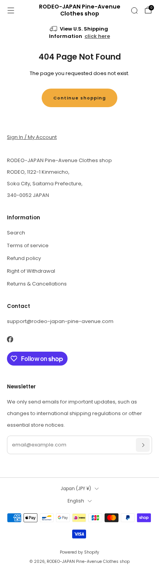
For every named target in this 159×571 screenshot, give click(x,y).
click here (97, 36)
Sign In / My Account (32, 137)
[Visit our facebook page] (9, 339)
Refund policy (24, 258)
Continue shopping (79, 98)
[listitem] (79, 33)
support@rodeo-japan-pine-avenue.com (60, 321)
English (76, 501)
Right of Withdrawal (31, 271)
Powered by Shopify (79, 552)
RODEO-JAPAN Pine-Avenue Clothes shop (79, 10)
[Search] (134, 10)
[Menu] (11, 10)
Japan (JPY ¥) (76, 489)
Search (16, 232)
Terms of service (28, 245)
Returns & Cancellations (37, 283)
